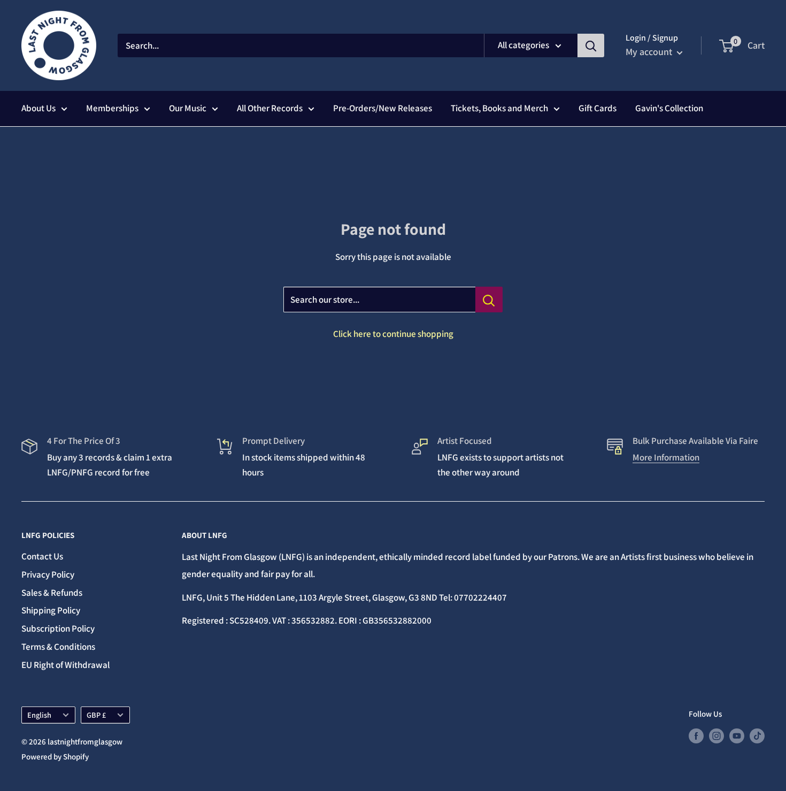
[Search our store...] (489, 299)
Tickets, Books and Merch (499, 108)
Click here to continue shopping (393, 334)
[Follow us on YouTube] (736, 735)
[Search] (590, 45)
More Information (666, 457)
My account (650, 51)
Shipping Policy (50, 610)
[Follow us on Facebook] (696, 735)
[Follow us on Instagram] (716, 735)
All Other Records (270, 108)
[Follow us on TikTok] (757, 735)
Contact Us (42, 556)
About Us (38, 108)
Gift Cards (598, 108)
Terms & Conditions (58, 646)
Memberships (112, 108)
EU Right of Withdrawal (65, 665)
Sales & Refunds (51, 592)
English (39, 715)
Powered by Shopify (55, 756)
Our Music (187, 108)
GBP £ (96, 715)
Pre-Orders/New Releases (382, 108)
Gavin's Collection (669, 108)
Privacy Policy (47, 574)
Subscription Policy (58, 628)
